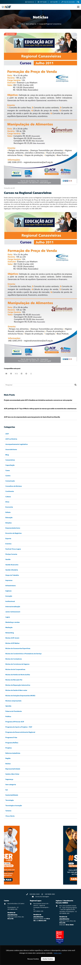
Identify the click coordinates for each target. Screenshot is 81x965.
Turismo (8, 810)
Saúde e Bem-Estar (12, 774)
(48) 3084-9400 (35, 894)
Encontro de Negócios (13, 533)
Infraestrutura (10, 585)
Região (8, 758)
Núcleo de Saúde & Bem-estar (16, 690)
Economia (9, 507)
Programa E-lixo (11, 737)
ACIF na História (11, 439)
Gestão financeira (11, 564)
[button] (78, 7)
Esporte (8, 538)
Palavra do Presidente (13, 711)
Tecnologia (9, 800)
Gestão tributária (11, 570)
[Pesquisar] (75, 384)
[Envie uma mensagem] (34, 896)
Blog (7, 455)
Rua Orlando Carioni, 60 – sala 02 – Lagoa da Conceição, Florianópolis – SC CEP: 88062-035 (41, 907)
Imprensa (8, 580)
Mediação (9, 627)
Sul (6, 790)
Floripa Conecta (11, 554)
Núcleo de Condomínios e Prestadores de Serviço (23, 653)
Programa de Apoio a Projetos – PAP (18, 727)
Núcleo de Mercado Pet (13, 680)
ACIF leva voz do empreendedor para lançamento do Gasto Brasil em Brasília (32, 417)
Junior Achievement (12, 612)
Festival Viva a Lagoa (13, 549)
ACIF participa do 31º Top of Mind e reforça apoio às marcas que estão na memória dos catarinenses (40, 408)
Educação (9, 517)
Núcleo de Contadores (13, 659)
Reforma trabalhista (12, 753)
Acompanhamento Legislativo (16, 444)
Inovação (8, 596)
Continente (9, 491)
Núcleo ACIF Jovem (12, 638)
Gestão (8, 559)
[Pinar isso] (26, 373)
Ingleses (8, 591)
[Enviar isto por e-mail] (6, 373)
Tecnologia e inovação (13, 805)
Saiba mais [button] (57, 953)
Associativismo (11, 449)
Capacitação (10, 465)
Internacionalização (12, 606)
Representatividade (12, 769)
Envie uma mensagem (42, 897)
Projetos (8, 748)
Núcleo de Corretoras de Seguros (17, 664)
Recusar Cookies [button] (33, 959)
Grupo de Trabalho (12, 575)
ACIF (7, 434)
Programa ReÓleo (11, 742)
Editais (8, 512)
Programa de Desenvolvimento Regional (20, 732)
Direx (7, 502)
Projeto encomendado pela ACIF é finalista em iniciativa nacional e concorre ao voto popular (38, 400)
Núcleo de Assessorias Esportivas (17, 648)
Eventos (8, 543)
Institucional (10, 601)
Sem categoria (10, 784)
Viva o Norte (10, 816)
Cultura (8, 496)
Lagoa (7, 617)
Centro (7, 475)
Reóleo (8, 763)
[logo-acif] (6, 7)
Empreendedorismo (12, 528)
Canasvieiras (10, 460)
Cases (7, 470)
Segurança (9, 779)
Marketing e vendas (12, 622)
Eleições (8, 523)
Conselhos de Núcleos (13, 486)
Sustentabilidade (11, 795)
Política (8, 716)
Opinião (8, 706)
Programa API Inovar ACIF (14, 721)
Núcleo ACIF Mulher (12, 643)
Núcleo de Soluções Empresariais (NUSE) (20, 695)
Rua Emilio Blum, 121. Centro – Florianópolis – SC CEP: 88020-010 (16, 906)
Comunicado (10, 481)
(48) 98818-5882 (50, 894)
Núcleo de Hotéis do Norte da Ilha (17, 674)
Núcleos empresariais (13, 701)
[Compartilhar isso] (11, 373)
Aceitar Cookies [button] (48, 959)
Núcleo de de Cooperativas (15, 669)
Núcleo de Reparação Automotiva (17, 685)
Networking (9, 633)
